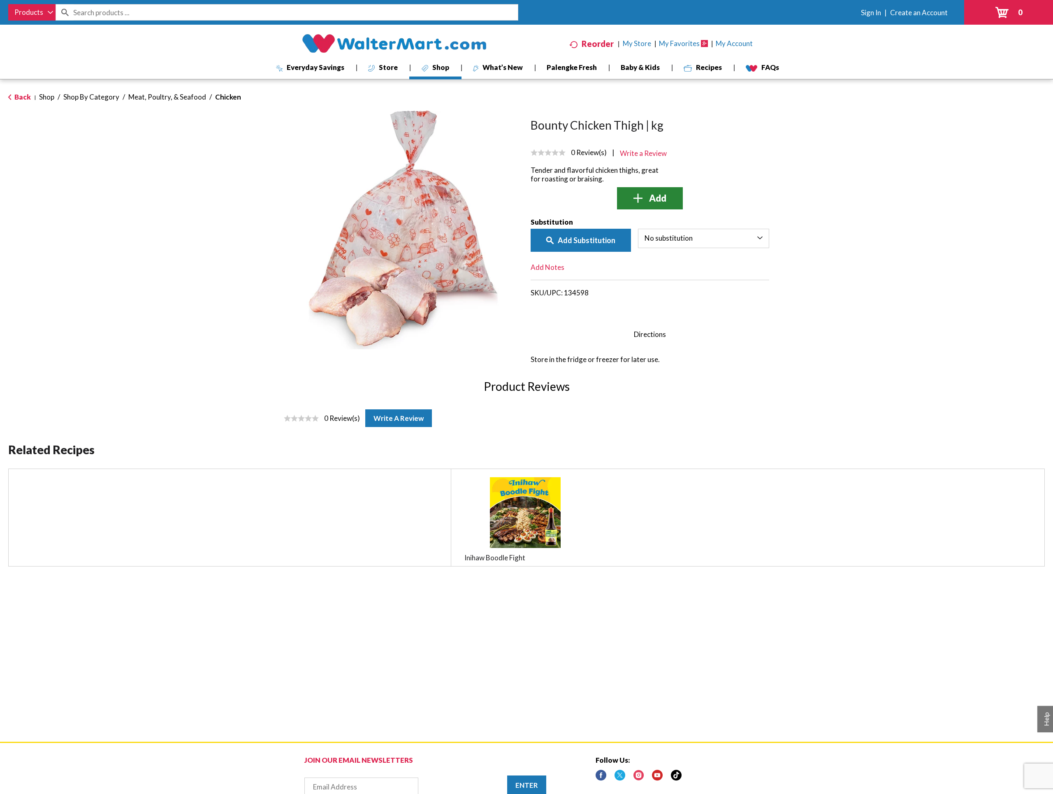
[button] (650, 198)
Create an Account (919, 12)
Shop (46, 97)
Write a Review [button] (643, 153)
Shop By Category (91, 97)
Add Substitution (586, 240)
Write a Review (398, 418)
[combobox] (32, 12)
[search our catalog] (65, 12)
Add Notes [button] (547, 267)
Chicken (228, 97)
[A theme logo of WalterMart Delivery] (394, 44)
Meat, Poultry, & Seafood (167, 97)
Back (22, 97)
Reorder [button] (598, 44)
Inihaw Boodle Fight (494, 557)
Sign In (871, 12)
